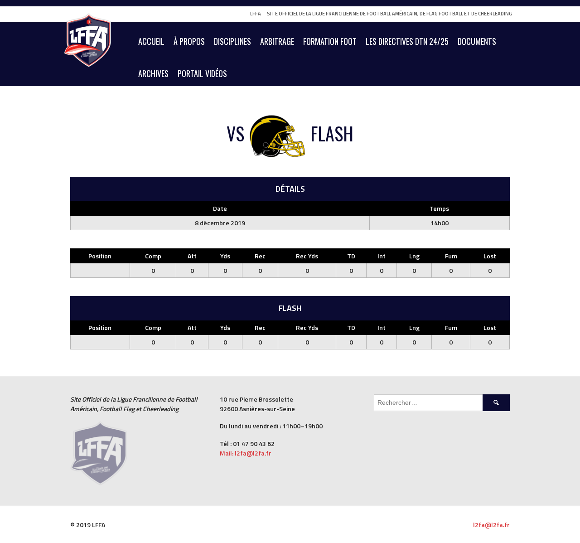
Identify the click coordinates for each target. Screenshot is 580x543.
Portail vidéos (202, 73)
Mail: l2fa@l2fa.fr (246, 453)
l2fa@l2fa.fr (491, 524)
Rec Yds (307, 256)
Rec (260, 256)
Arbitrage (277, 41)
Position (99, 256)
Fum (451, 256)
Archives (153, 73)
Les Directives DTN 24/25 (407, 41)
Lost (489, 256)
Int (381, 256)
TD (351, 256)
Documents (477, 41)
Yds (225, 256)
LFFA (255, 13)
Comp (153, 256)
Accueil (151, 41)
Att (192, 256)
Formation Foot (330, 41)
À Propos (189, 41)
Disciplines (232, 41)
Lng (414, 256)
